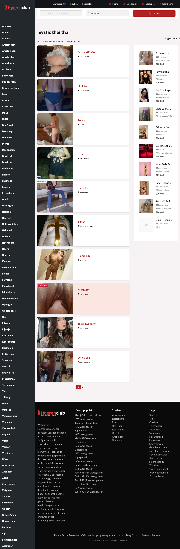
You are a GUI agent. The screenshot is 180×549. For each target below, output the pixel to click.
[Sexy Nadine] (145, 76)
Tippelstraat (156, 465)
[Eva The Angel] (144, 94)
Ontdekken (131, 4)
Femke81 (79, 472)
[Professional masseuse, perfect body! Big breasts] (146, 57)
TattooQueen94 (87, 323)
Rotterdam (84, 57)
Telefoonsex (155, 426)
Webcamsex (155, 429)
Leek (81, 124)
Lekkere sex (155, 440)
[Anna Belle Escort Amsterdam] (145, 169)
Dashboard (167, 4)
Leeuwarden (163, 205)
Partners (146, 535)
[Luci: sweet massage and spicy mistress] (146, 150)
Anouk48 (79, 480)
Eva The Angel (163, 90)
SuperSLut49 (81, 430)
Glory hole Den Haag (85, 484)
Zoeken (155, 13)
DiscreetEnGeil (87, 52)
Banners (155, 535)
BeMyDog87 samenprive (88, 465)
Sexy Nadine (162, 71)
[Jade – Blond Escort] (144, 187)
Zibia (81, 154)
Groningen (117, 437)
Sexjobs (153, 415)
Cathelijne (84, 188)
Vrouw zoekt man (158, 472)
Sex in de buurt (157, 458)
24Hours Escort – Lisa (167, 127)
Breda (115, 422)
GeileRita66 (81, 449)
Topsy (81, 120)
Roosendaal (118, 429)
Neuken (74, 4)
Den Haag (117, 426)
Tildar (81, 221)
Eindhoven (117, 440)
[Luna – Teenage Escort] (146, 224)
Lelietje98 (84, 357)
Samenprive (155, 433)
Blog (128, 535)
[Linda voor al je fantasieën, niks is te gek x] (146, 113)
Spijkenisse (84, 91)
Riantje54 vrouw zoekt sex (89, 415)
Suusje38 (79, 491)
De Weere (83, 192)
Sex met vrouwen (158, 454)
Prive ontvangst (157, 476)
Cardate (153, 422)
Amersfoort (84, 158)
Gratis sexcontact (158, 469)
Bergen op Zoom (86, 226)
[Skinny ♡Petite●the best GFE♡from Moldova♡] (146, 206)
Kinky (152, 419)
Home (115, 4)
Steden (148, 4)
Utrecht (82, 260)
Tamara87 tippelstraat (87, 422)
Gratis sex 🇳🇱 (59, 4)
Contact (136, 535)
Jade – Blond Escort (166, 182)
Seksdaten (87, 4)
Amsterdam (84, 362)
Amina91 (79, 476)
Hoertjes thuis (156, 462)
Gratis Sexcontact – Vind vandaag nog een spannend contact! (93, 535)
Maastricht (162, 75)
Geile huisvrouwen (159, 451)
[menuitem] (113, 4)
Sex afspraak (156, 437)
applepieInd (81, 457)
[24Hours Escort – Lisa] (143, 131)
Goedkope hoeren (158, 447)
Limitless (83, 86)
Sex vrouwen (156, 444)
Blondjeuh (84, 255)
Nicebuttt (83, 289)
